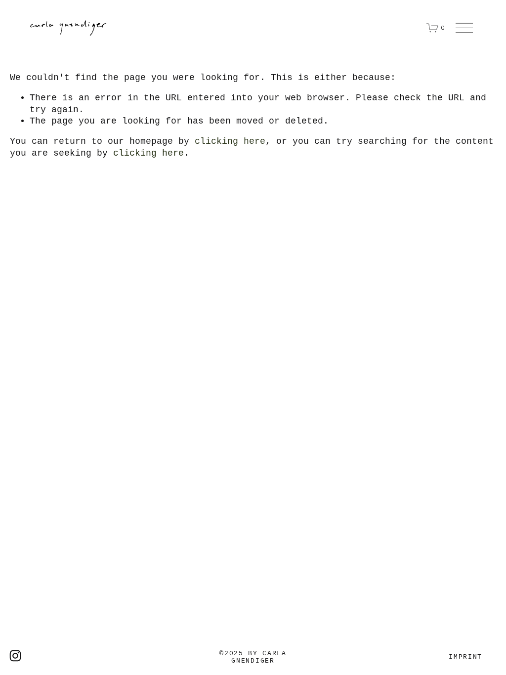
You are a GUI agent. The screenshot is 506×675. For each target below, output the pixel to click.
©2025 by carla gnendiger (253, 657)
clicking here (230, 141)
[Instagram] (15, 656)
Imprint (465, 657)
